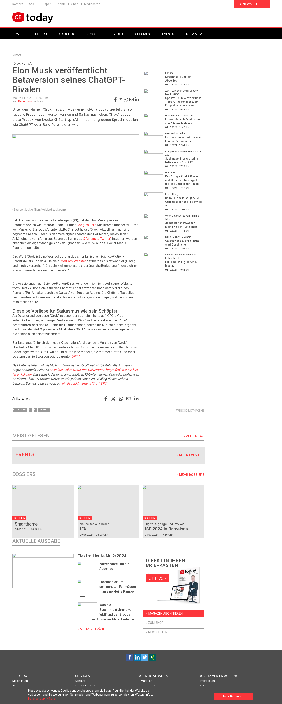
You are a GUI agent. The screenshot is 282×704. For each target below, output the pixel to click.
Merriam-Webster (73, 261)
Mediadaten (92, 4)
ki (30, 409)
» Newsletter (252, 4)
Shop (74, 4)
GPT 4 (76, 356)
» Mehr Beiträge (91, 629)
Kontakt (17, 4)
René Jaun (25, 101)
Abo (31, 4)
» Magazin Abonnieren (164, 613)
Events (61, 4)
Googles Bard (86, 225)
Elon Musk (20, 409)
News (16, 55)
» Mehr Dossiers (190, 474)
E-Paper (45, 4)
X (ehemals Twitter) (97, 239)
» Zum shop (155, 623)
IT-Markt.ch (144, 681)
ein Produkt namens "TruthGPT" (84, 383)
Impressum (207, 681)
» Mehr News (193, 436)
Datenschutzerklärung (42, 698)
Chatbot (44, 409)
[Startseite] (42, 18)
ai (35, 409)
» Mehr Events (189, 455)
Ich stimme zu (233, 696)
